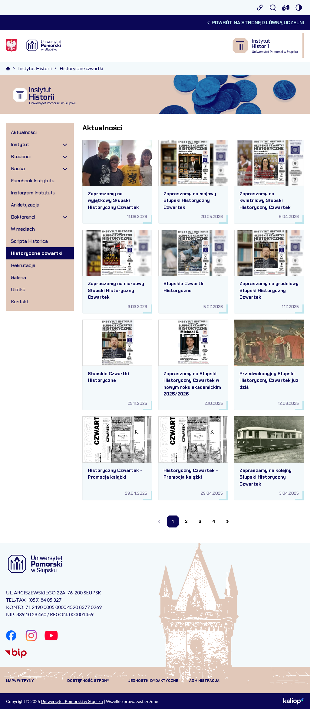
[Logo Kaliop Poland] (293, 701)
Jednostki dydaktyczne (153, 680)
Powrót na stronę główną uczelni (258, 22)
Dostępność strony (88, 680)
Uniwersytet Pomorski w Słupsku (72, 701)
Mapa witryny (20, 680)
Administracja (204, 680)
